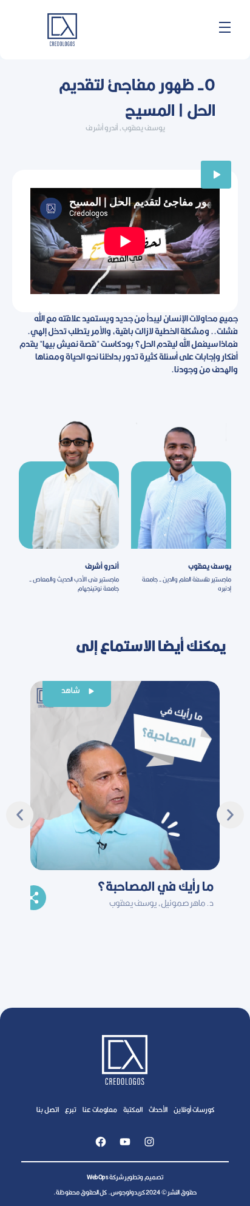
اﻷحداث (158, 1109)
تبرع (70, 1109)
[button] (19, 814)
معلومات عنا (100, 1109)
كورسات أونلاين (194, 1109)
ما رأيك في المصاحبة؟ (155, 885)
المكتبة (133, 1109)
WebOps (97, 1177)
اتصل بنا (47, 1109)
